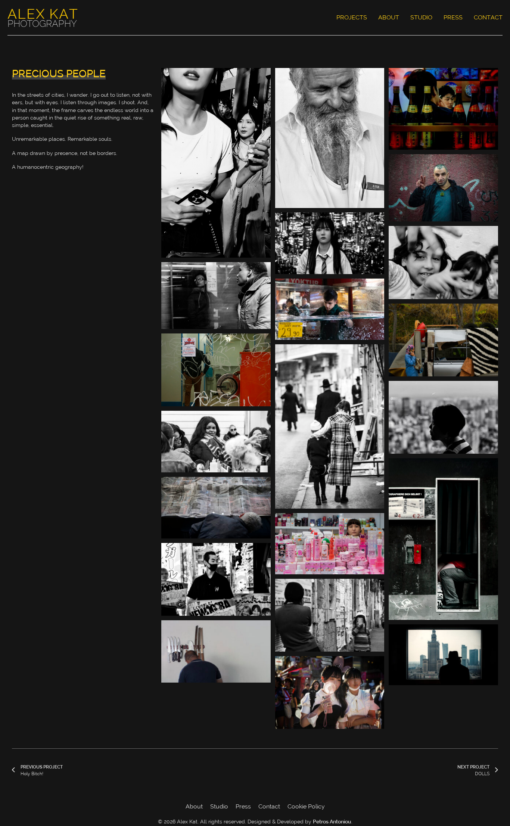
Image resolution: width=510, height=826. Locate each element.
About (388, 17)
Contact (488, 17)
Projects (351, 17)
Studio (421, 17)
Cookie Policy (306, 806)
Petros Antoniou (332, 822)
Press (453, 17)
